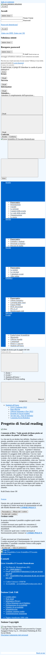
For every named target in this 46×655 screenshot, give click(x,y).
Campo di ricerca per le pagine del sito (15, 350)
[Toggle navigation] (19, 168)
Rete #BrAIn (15, 409)
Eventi (8, 375)
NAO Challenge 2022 (18, 407)
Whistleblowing (11, 609)
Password (26, 20)
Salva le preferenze (19, 548)
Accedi (4, 6)
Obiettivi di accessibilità (14, 607)
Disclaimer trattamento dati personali (14, 635)
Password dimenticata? (9, 25)
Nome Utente (28, 18)
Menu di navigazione (31, 400)
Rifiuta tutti (20, 512)
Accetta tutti (9, 514)
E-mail (25, 54)
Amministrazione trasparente (16, 614)
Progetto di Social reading (20, 414)
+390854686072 (15, 569)
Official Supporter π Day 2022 (21, 411)
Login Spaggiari (19, 63)
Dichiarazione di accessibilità (16, 605)
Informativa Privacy (13, 601)
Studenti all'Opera (12, 377)
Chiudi (4, 78)
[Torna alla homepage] (23, 139)
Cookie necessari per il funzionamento (15, 539)
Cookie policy (11, 597)
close (4, 178)
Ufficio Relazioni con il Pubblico (18, 603)
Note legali (10, 599)
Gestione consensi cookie (15, 611)
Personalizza (6, 512)
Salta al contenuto (7, 2)
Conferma (12, 137)
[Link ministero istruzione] (11, 4)
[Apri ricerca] (26, 149)
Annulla (4, 137)
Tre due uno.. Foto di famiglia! (21, 416)
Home (8, 373)
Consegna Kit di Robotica (20, 418)
